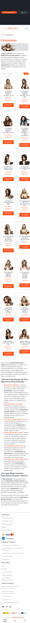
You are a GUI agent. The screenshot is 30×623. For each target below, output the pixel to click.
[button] (26, 28)
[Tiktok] (10, 606)
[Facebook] (3, 606)
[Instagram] (6, 606)
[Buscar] (26, 74)
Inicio (2, 35)
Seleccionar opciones (8, 105)
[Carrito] (24, 620)
